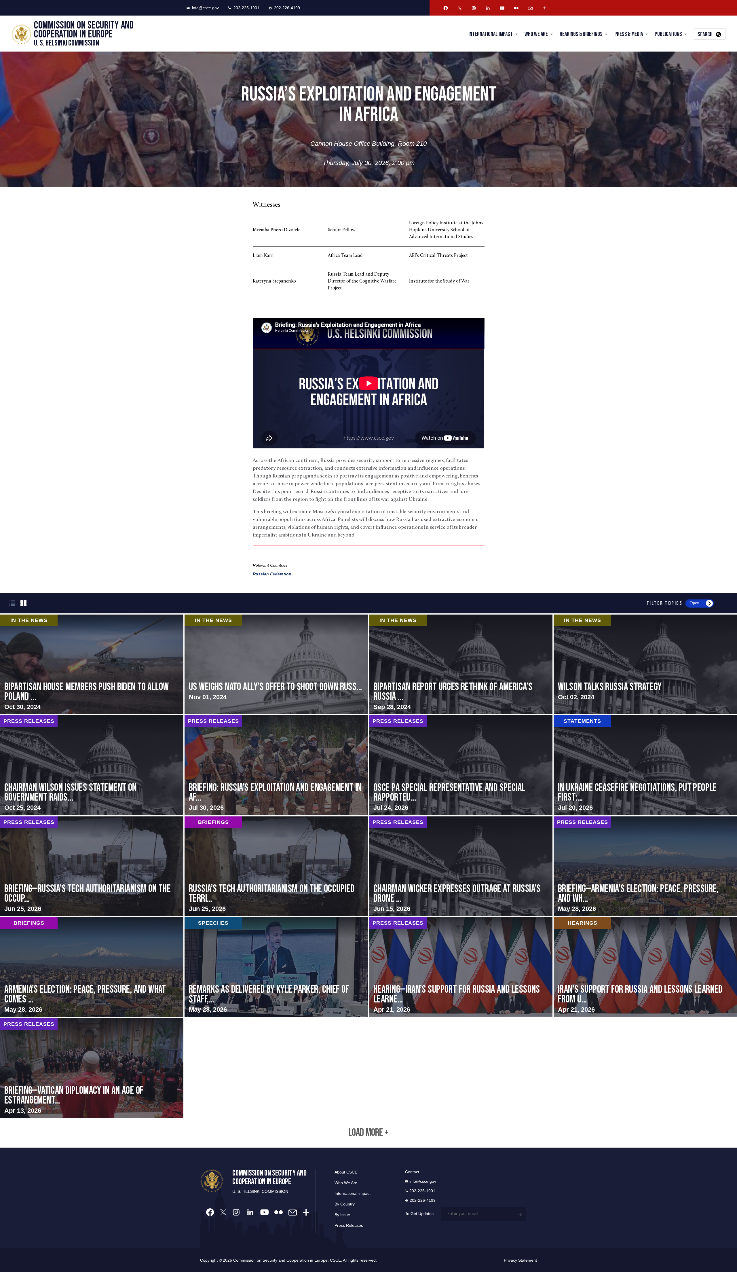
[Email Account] (530, 8)
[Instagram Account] (474, 8)
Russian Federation (272, 574)
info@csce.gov (205, 7)
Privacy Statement (520, 1260)
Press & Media (628, 34)
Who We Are (536, 34)
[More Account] (544, 8)
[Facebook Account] (445, 8)
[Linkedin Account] (488, 8)
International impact (353, 1193)
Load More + (368, 1133)
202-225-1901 (246, 7)
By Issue (342, 1214)
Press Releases (349, 1225)
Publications (668, 34)
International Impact (490, 34)
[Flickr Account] (516, 8)
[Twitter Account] (459, 8)
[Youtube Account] (502, 8)
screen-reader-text (276, 664)
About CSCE (346, 1172)
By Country (345, 1204)
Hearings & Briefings (581, 34)
